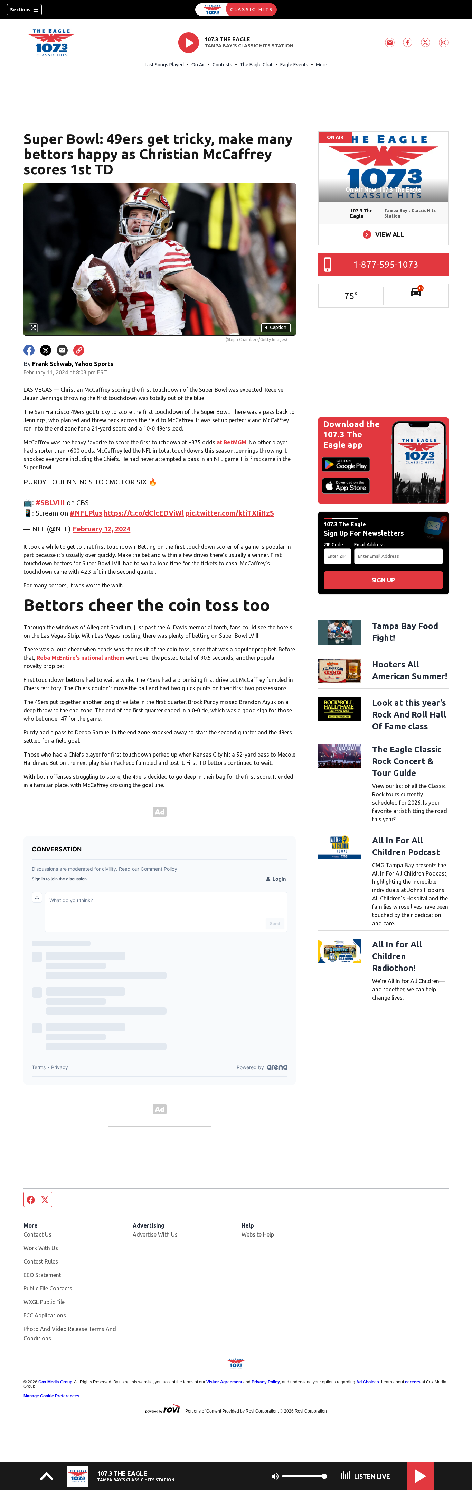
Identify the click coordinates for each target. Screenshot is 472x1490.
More (321, 64)
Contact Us (37, 1234)
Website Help (258, 1234)
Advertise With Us (155, 1234)
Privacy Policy (266, 1382)
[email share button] (62, 350)
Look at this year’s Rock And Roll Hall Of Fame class (409, 714)
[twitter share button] (45, 350)
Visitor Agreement (224, 1382)
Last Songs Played (164, 64)
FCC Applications (44, 1315)
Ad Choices (367, 1382)
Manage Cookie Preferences (51, 1396)
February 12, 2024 (101, 529)
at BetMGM (231, 442)
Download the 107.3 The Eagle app (351, 434)
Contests (222, 64)
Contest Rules (40, 1261)
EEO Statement (42, 1275)
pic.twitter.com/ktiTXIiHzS (230, 513)
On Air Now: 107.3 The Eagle (383, 189)
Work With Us (40, 1248)
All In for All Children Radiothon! (397, 956)
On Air (198, 64)
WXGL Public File (44, 1302)
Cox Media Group (55, 1382)
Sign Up (383, 579)
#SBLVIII (50, 503)
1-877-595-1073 (385, 264)
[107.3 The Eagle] (236, 10)
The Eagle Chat (256, 64)
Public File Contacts (47, 1288)
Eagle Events (294, 64)
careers (413, 1382)
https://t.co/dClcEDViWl (144, 513)
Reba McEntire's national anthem (80, 658)
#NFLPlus (86, 513)
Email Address (369, 544)
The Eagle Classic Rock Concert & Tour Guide (407, 761)
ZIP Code (333, 544)
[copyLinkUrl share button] (78, 350)
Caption (275, 327)
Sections (20, 9)
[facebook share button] (29, 350)
